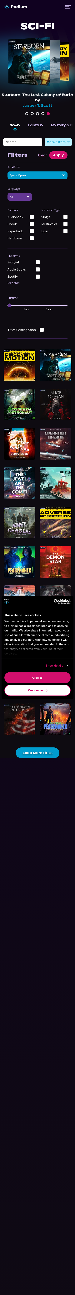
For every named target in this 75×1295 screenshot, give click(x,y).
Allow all (37, 677)
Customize (35, 690)
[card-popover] (19, 365)
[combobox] (38, 175)
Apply (58, 155)
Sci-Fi (15, 125)
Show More (14, 282)
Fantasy (35, 125)
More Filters (56, 142)
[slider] (9, 305)
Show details (54, 665)
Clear (42, 155)
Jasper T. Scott (37, 105)
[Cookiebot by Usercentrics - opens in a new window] (54, 601)
